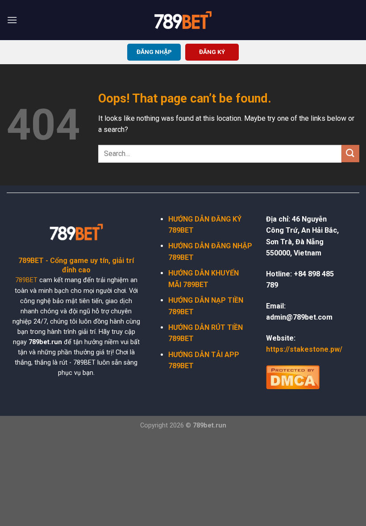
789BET (26, 280)
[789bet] (183, 20)
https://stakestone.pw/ (304, 349)
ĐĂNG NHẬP (154, 51)
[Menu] (12, 20)
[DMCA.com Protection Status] (293, 376)
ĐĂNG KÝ (212, 51)
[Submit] (350, 153)
